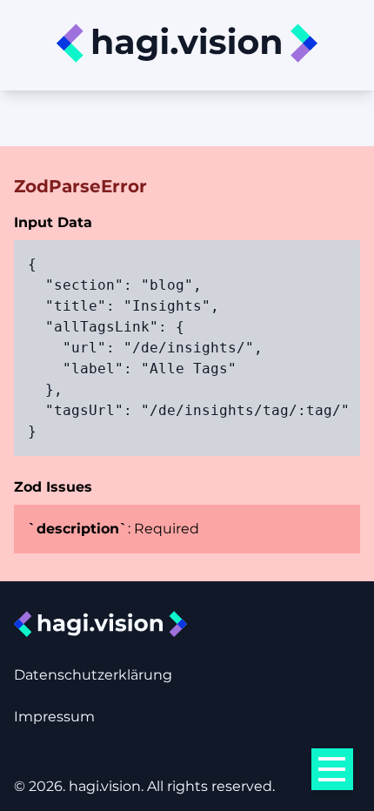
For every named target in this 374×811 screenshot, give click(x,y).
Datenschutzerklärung (93, 675)
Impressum (54, 716)
